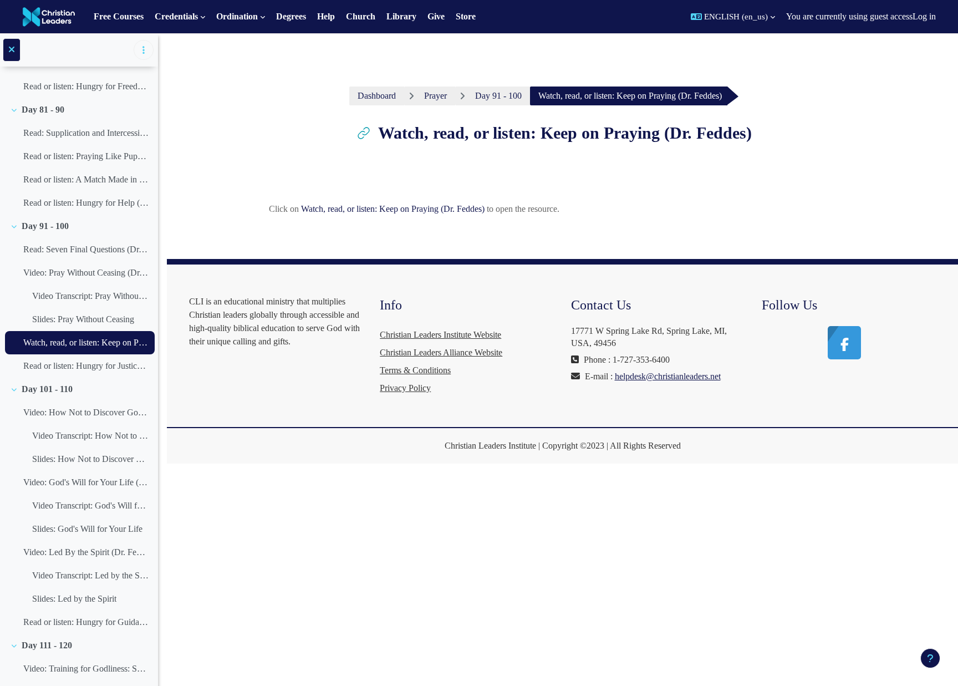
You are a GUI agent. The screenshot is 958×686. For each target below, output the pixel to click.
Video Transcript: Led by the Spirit (90, 575)
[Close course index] (12, 50)
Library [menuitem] (401, 16)
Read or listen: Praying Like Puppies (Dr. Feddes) (86, 156)
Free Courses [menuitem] (119, 16)
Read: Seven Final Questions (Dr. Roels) (86, 249)
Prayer (435, 95)
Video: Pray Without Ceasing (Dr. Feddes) (86, 272)
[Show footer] (930, 658)
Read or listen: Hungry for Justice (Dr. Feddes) (86, 365)
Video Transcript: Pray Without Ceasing (90, 296)
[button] (733, 16)
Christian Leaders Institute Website (440, 334)
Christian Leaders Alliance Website (441, 352)
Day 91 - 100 (45, 226)
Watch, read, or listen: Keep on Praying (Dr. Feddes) (86, 342)
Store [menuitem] (466, 16)
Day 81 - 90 (43, 109)
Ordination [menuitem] (237, 16)
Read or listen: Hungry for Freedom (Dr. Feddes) (86, 86)
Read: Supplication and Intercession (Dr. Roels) (86, 133)
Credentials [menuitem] (176, 16)
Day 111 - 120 (47, 645)
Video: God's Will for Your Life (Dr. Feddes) (86, 482)
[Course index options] (144, 50)
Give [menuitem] (436, 16)
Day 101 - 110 (47, 389)
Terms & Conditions (415, 370)
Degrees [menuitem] (291, 16)
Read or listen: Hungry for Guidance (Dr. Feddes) (86, 622)
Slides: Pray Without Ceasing (83, 319)
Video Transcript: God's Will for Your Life (90, 505)
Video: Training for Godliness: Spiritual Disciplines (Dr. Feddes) (86, 668)
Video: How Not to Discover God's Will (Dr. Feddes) (86, 412)
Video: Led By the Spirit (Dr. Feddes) (86, 552)
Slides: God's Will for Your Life (87, 528)
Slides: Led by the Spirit (74, 598)
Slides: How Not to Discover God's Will (90, 459)
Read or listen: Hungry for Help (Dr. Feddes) (86, 202)
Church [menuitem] (360, 16)
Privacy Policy (405, 388)
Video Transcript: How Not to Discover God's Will (90, 435)
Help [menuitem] (326, 16)
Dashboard (377, 95)
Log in (924, 16)
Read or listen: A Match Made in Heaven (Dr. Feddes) (86, 179)
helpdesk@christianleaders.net (668, 376)
